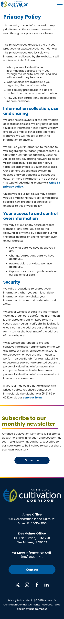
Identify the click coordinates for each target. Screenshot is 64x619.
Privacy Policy (16, 600)
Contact (32, 569)
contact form (32, 397)
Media (29, 600)
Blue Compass (38, 609)
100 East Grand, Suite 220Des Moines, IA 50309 (32, 538)
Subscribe (32, 460)
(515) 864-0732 (32, 557)
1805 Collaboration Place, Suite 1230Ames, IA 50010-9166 (32, 519)
